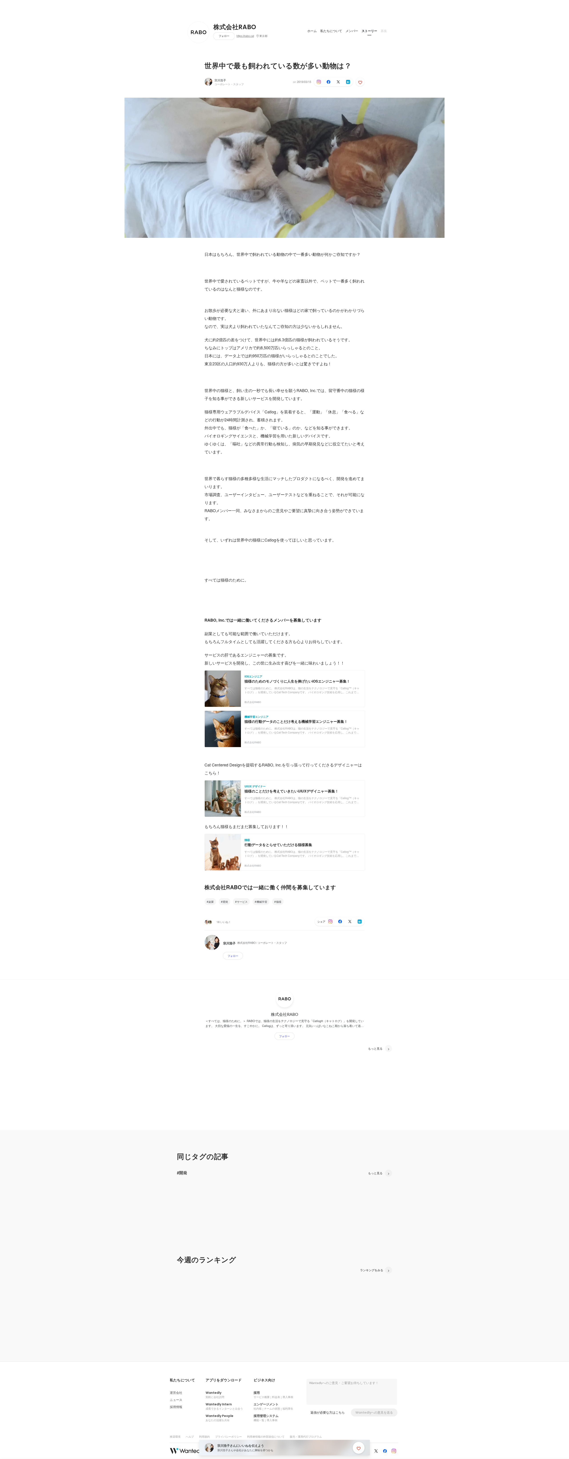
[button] (182, 1380)
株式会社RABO (234, 27)
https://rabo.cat (245, 36)
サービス (242, 901)
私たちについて (331, 31)
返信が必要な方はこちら (328, 1412)
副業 (211, 901)
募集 (384, 31)
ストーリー (369, 31)
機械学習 (261, 901)
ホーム (312, 31)
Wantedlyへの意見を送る (374, 1412)
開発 (225, 901)
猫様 (278, 901)
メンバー (352, 31)
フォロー (224, 36)
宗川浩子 (220, 80)
